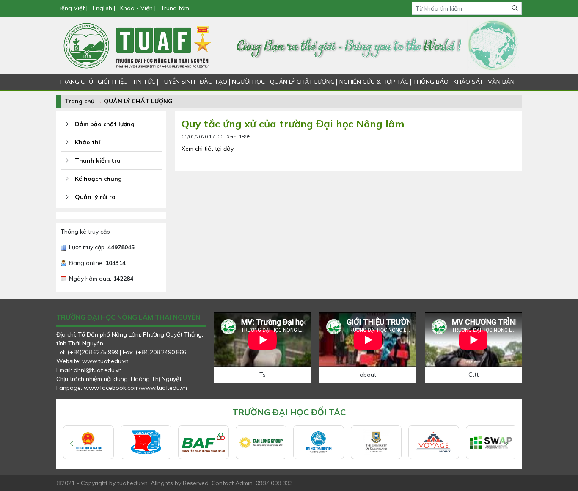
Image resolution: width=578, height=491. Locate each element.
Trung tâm (175, 8)
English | (104, 8)
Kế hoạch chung (98, 178)
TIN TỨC (143, 82)
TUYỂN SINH (177, 82)
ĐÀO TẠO (213, 82)
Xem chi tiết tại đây (208, 148)
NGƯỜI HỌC (248, 82)
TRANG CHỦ (76, 82)
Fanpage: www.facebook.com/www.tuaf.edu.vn (121, 388)
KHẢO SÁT (468, 82)
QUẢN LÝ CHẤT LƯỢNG (302, 82)
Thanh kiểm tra (98, 160)
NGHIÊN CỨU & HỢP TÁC (373, 82)
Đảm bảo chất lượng (105, 124)
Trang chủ (79, 101)
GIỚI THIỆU (113, 82)
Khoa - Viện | (138, 8)
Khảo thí (87, 142)
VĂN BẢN (501, 82)
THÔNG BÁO (431, 82)
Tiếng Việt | (72, 8)
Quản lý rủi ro (95, 197)
